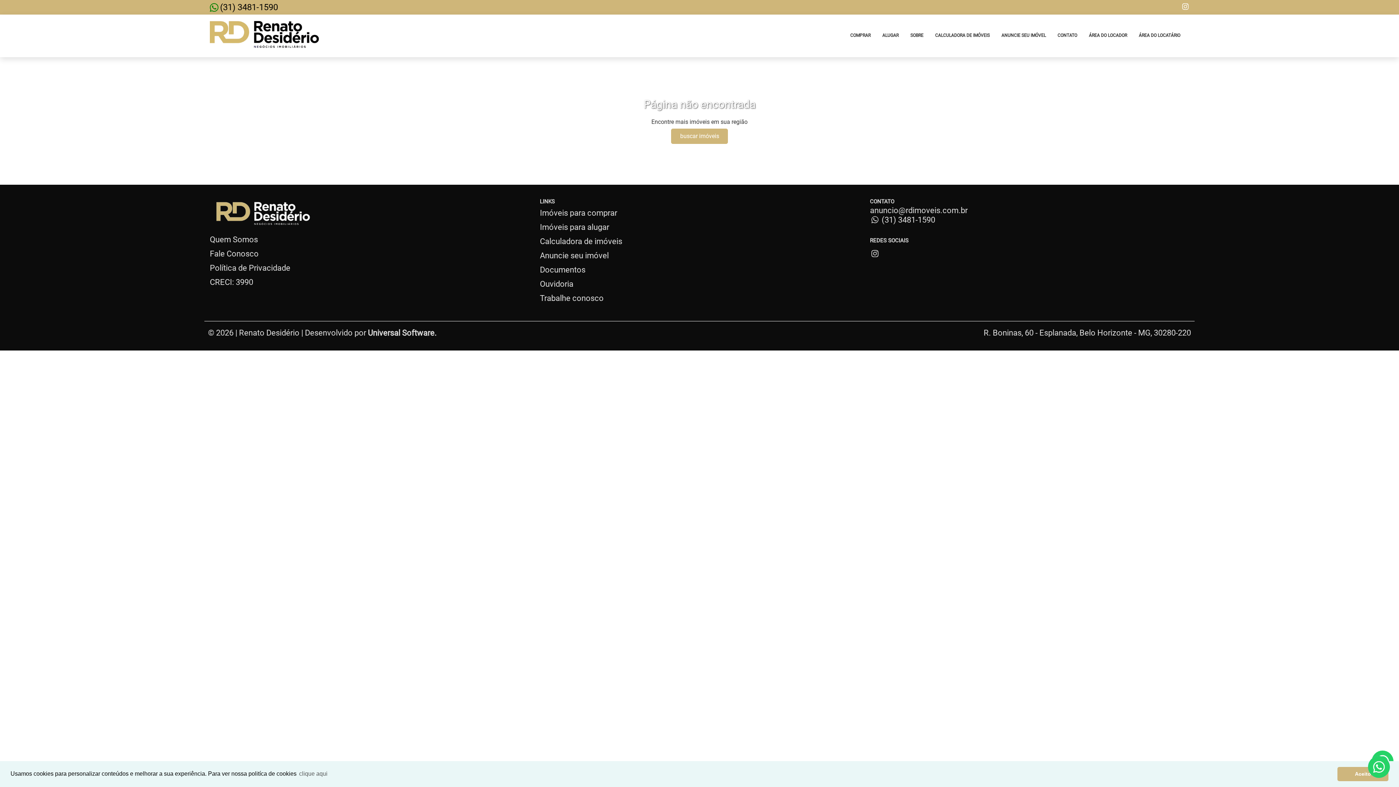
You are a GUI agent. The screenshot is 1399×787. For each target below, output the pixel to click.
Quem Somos (234, 239)
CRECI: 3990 (231, 282)
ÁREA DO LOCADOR (1108, 35)
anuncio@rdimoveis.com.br (919, 210)
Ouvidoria (556, 284)
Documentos (562, 269)
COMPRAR (860, 35)
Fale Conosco (234, 253)
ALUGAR (890, 35)
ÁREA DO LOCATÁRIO (1159, 35)
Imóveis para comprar (578, 213)
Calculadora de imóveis (581, 241)
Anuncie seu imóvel (574, 255)
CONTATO (1067, 35)
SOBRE (917, 35)
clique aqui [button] (313, 774)
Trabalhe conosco (572, 298)
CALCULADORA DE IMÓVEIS (962, 35)
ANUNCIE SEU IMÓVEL (1024, 35)
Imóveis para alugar (574, 227)
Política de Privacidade (250, 268)
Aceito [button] (1363, 774)
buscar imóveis (699, 136)
